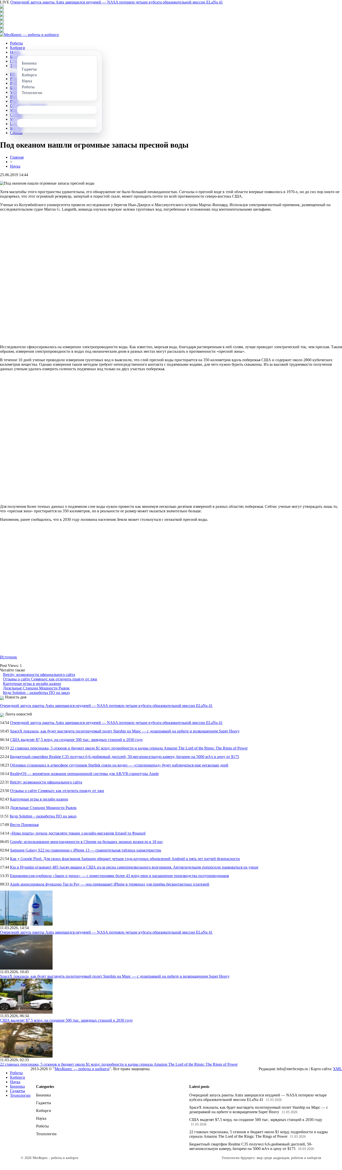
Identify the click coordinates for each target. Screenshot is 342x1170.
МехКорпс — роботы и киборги (82, 1069)
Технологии (20, 1095)
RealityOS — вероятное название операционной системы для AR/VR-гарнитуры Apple (84, 773)
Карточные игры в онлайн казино (32, 683)
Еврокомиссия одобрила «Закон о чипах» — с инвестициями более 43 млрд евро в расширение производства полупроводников (119, 876)
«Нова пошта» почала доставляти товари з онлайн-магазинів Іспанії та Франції (77, 833)
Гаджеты (17, 1091)
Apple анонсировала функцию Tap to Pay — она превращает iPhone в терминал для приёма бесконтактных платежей (109, 884)
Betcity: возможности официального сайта (39, 674)
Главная (17, 157)
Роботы (16, 43)
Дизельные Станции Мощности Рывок (36, 688)
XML (337, 1069)
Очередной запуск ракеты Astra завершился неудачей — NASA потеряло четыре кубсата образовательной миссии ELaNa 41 (116, 2)
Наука (15, 166)
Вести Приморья (24, 825)
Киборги (17, 48)
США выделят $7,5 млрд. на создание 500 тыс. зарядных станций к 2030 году (76, 739)
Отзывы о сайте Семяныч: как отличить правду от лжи (50, 679)
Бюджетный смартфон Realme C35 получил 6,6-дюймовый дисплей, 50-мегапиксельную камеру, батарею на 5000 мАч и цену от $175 (124, 756)
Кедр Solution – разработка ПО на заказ (36, 692)
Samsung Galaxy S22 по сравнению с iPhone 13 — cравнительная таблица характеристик (85, 850)
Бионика (17, 1086)
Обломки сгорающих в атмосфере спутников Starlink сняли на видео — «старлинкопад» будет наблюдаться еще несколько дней (119, 765)
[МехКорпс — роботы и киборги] (29, 35)
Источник (8, 657)
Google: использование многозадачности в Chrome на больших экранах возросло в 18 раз (86, 842)
